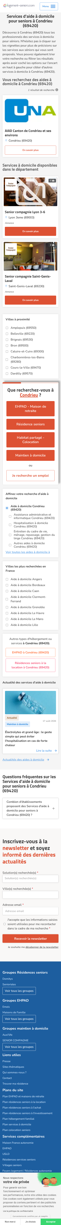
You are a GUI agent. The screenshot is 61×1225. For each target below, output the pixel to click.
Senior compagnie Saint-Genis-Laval (28, 278)
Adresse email (12, 905)
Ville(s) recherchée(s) (17, 889)
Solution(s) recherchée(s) (19, 873)
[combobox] (30, 879)
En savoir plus (31, 150)
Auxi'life (7, 1035)
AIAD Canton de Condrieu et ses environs (28, 133)
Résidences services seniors (19, 1159)
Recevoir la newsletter (30, 939)
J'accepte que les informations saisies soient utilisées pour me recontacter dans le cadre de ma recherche (32, 924)
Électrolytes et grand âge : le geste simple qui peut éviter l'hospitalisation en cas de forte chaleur (28, 738)
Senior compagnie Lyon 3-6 (25, 212)
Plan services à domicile (17, 1124)
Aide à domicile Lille (24, 625)
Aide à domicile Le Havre (27, 613)
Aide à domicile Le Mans (27, 619)
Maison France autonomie (18, 1143)
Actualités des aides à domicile (23, 760)
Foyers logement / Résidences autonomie (27, 1171)
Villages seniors (12, 1165)
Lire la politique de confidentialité (18, 1211)
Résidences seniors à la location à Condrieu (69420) (30, 665)
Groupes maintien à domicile (25, 1028)
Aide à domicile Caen (25, 591)
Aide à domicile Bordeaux (28, 585)
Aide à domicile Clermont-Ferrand (28, 599)
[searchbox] (30, 878)
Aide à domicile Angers (26, 579)
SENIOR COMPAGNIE (15, 1040)
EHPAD (7, 1148)
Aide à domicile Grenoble (28, 607)
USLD (6, 1154)
